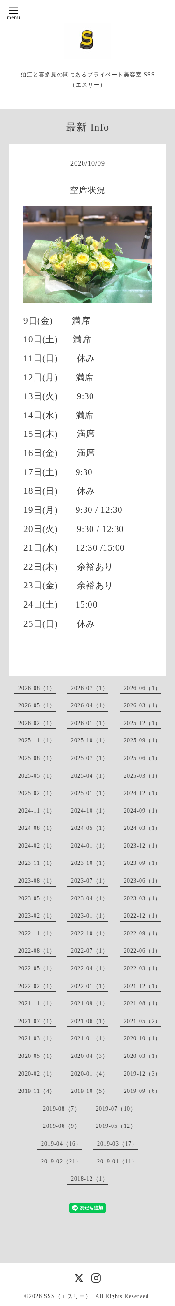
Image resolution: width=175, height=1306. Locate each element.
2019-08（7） (61, 1109)
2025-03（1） (142, 776)
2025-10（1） (89, 740)
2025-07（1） (89, 758)
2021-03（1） (37, 1038)
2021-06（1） (89, 1021)
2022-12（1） (142, 915)
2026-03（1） (142, 705)
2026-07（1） (89, 688)
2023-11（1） (37, 863)
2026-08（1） (37, 688)
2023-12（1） (142, 846)
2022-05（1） (37, 968)
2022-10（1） (89, 933)
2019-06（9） (61, 1126)
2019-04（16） (61, 1143)
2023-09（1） (142, 863)
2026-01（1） (89, 723)
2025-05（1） (37, 776)
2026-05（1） (37, 705)
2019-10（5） (89, 1091)
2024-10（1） (89, 811)
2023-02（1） (37, 915)
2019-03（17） (117, 1143)
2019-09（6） (142, 1091)
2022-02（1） (37, 986)
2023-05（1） (37, 898)
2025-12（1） (142, 723)
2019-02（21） (61, 1161)
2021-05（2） (142, 1021)
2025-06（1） (142, 758)
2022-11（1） (37, 933)
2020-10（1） (142, 1038)
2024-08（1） (37, 828)
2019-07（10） (116, 1109)
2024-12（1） (142, 793)
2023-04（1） (89, 898)
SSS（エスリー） (67, 1296)
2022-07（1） (89, 950)
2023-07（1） (89, 881)
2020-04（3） (89, 1056)
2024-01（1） (89, 846)
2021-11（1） (37, 1003)
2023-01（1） (89, 915)
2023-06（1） (142, 881)
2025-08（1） (37, 758)
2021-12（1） (142, 986)
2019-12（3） (142, 1074)
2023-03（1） (142, 898)
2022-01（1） (89, 986)
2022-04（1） (89, 968)
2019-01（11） (117, 1161)
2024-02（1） (37, 846)
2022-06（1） (142, 950)
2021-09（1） (89, 1003)
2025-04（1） (89, 776)
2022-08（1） (37, 950)
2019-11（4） (37, 1091)
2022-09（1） (142, 933)
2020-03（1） (142, 1056)
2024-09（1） (142, 811)
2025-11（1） (37, 740)
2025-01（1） (89, 793)
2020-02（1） (37, 1074)
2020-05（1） (37, 1056)
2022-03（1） (142, 968)
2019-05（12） (116, 1126)
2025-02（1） (37, 793)
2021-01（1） (89, 1038)
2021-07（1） (37, 1021)
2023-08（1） (37, 881)
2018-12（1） (89, 1178)
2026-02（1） (37, 723)
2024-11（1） (37, 811)
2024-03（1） (142, 828)
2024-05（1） (89, 828)
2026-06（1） (142, 688)
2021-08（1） (142, 1003)
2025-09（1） (142, 740)
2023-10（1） (89, 863)
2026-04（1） (89, 705)
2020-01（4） (89, 1074)
